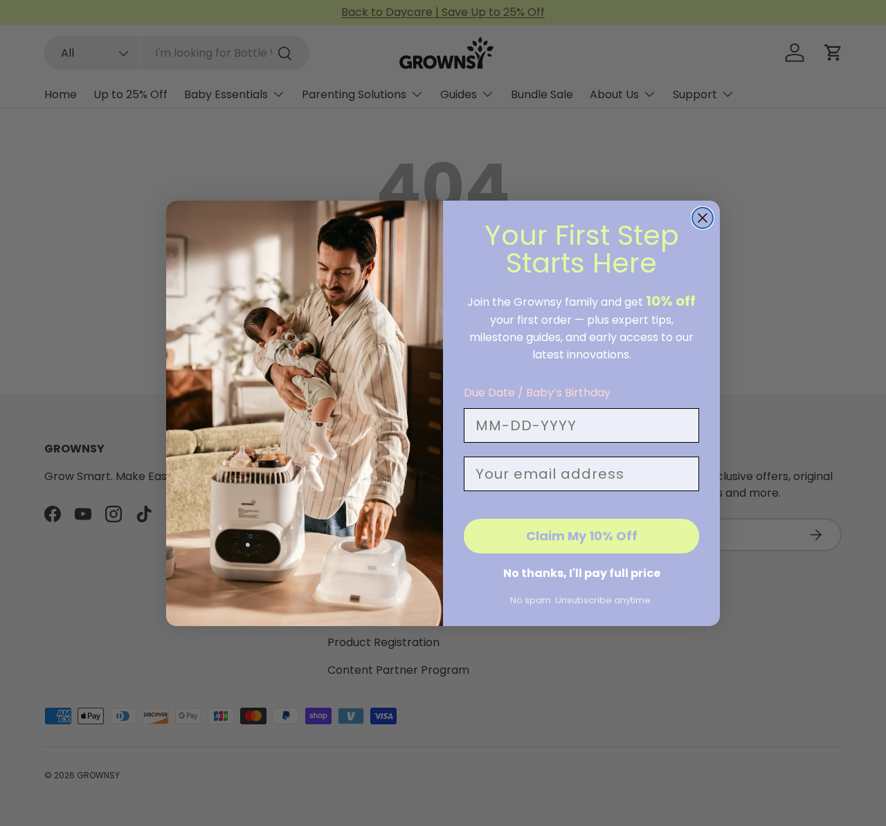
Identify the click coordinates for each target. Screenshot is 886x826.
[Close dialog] (702, 218)
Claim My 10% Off (582, 535)
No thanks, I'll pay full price (581, 573)
